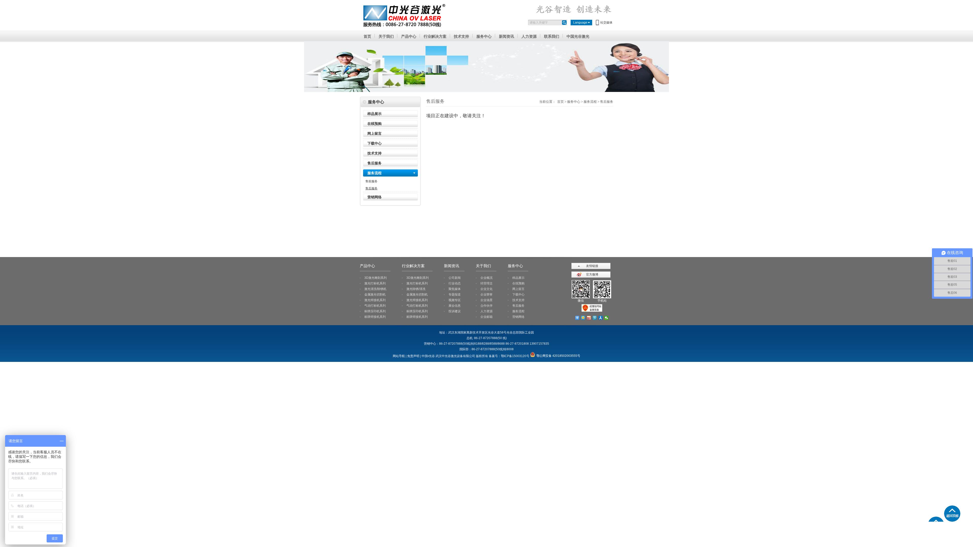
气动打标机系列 (375, 305)
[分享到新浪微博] (589, 318)
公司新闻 (454, 278)
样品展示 (374, 114)
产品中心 (408, 36)
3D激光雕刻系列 (375, 278)
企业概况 (486, 278)
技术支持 (461, 36)
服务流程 (374, 173)
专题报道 (454, 294)
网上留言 (374, 133)
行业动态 (454, 283)
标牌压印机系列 (375, 311)
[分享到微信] (606, 318)
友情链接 (592, 266)
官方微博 (592, 274)
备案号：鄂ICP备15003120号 (509, 356)
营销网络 (374, 197)
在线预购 (374, 124)
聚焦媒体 (454, 289)
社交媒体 (606, 22)
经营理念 (486, 283)
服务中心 (484, 36)
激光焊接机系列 (375, 300)
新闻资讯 (506, 36)
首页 (367, 36)
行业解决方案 (435, 36)
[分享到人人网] (600, 318)
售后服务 (374, 163)
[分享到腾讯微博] (595, 318)
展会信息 (454, 305)
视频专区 (454, 300)
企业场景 (486, 300)
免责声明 (413, 356)
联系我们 (551, 36)
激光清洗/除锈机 (375, 289)
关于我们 (386, 36)
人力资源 (529, 36)
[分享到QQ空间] (583, 318)
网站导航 (399, 356)
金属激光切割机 (375, 294)
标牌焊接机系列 (375, 317)
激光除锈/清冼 (415, 289)
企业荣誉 (486, 294)
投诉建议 (454, 311)
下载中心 (374, 143)
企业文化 (486, 289)
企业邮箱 (486, 317)
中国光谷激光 (578, 36)
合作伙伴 (486, 305)
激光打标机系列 (375, 283)
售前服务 (371, 181)
